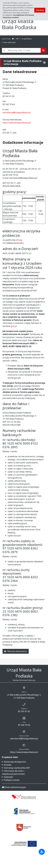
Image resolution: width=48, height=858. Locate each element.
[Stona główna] (13, 39)
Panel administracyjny (15, 787)
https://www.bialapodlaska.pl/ (17, 122)
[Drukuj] (44, 62)
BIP (17, 39)
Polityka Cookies (12, 780)
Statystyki (8, 777)
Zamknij (40, 10)
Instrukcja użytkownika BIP (17, 767)
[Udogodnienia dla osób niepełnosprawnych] (42, 852)
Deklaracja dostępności (15, 761)
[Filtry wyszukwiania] (4, 50)
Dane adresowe (9, 42)
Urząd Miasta (26, 39)
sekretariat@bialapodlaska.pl (16, 112)
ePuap (19, 240)
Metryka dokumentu (17, 651)
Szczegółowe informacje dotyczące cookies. (18, 16)
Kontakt (7, 764)
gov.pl (14, 326)
